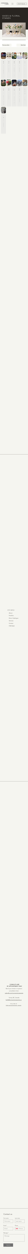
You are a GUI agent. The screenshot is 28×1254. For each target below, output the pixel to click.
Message (6, 1233)
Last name (17, 1218)
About (10, 613)
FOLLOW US (13, 1003)
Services (11, 620)
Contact (11, 623)
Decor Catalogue (13, 618)
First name (6, 1218)
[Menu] (12, 4)
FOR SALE (11, 626)
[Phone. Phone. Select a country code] (17, 1228)
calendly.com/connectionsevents (14, 993)
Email (5, 1225)
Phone (16, 1225)
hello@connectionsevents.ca (13, 1000)
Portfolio (11, 615)
